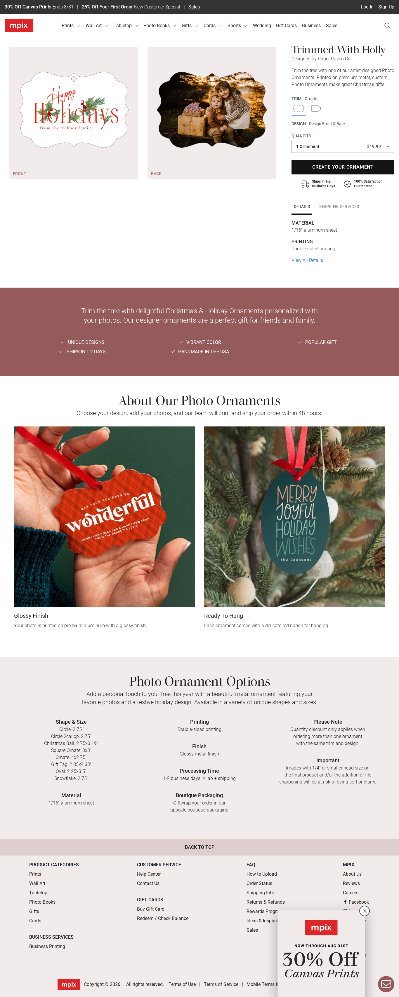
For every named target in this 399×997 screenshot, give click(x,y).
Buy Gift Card (150, 909)
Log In (367, 7)
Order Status (259, 883)
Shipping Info (260, 892)
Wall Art (94, 25)
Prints (68, 25)
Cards (210, 25)
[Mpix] (19, 25)
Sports (234, 25)
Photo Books (156, 25)
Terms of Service (221, 984)
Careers (350, 892)
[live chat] (386, 984)
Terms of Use (182, 984)
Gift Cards (286, 25)
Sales (194, 7)
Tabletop (123, 25)
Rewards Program (265, 911)
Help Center (149, 874)
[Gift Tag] (316, 109)
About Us (352, 874)
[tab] (302, 206)
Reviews (351, 883)
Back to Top (199, 847)
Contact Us (148, 883)
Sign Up (386, 7)
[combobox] (343, 146)
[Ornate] (299, 109)
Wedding (262, 25)
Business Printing (47, 946)
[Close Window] (364, 911)
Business (311, 25)
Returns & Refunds (266, 902)
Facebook (359, 902)
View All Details (307, 260)
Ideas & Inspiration (266, 920)
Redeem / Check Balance (162, 918)
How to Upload (262, 874)
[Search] (387, 26)
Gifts (187, 25)
